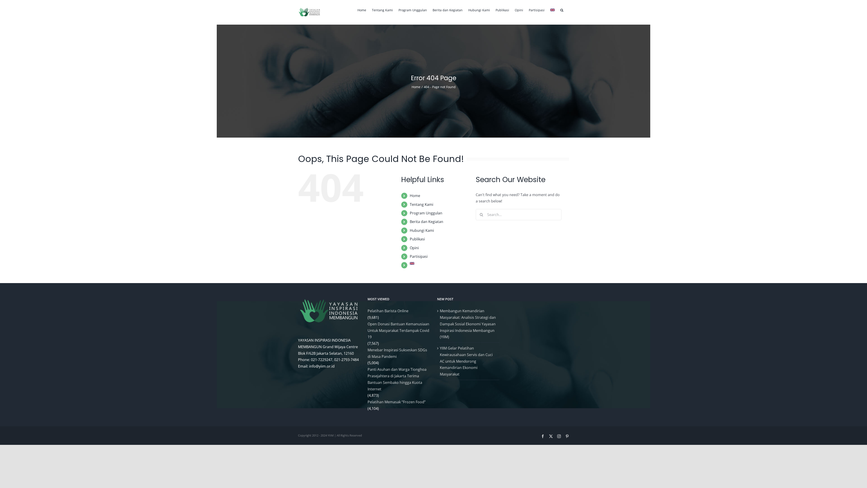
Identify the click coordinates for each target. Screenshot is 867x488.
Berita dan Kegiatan (426, 221)
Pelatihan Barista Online (388, 310)
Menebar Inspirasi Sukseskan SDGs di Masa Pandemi (397, 353)
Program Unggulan (426, 213)
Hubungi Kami (422, 230)
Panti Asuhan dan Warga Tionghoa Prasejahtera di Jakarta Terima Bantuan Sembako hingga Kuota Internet (397, 379)
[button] (561, 9)
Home (415, 195)
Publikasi (417, 239)
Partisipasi (419, 256)
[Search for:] (519, 214)
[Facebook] (543, 436)
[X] (551, 436)
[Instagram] (559, 436)
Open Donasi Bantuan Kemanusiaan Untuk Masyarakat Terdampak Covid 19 (398, 330)
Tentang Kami (421, 204)
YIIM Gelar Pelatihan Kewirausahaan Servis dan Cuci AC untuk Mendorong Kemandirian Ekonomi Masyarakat (466, 361)
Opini (414, 247)
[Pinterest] (567, 436)
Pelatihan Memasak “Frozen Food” (397, 401)
